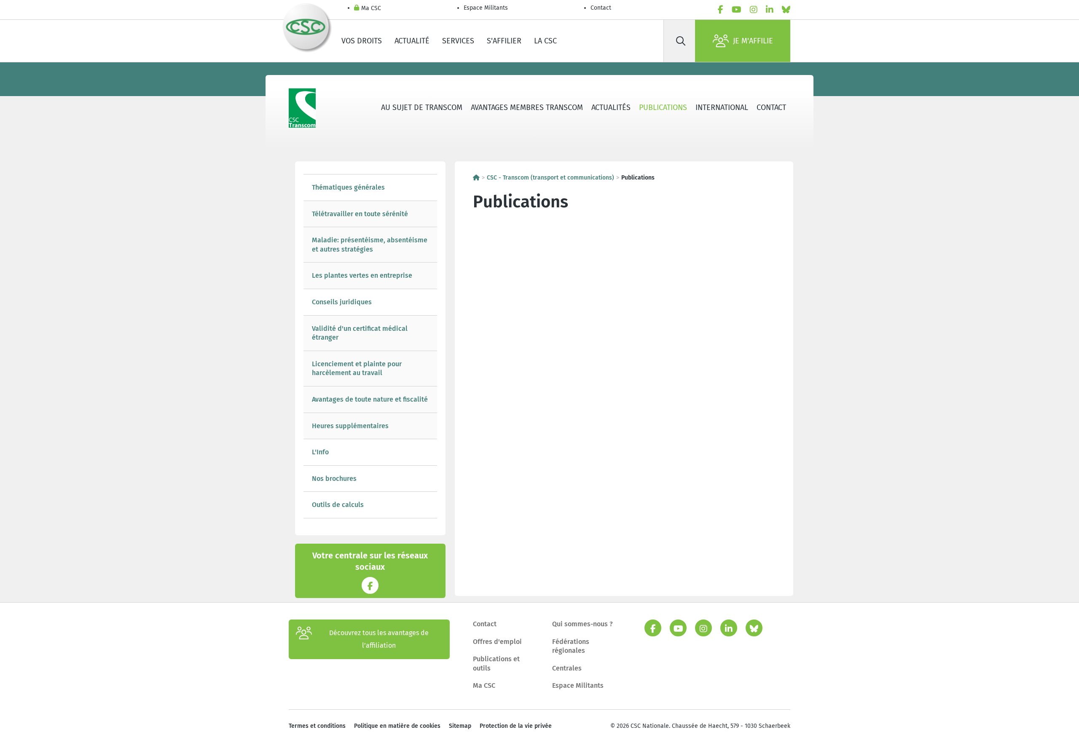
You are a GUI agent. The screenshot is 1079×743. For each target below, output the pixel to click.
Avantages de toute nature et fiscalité (370, 399)
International (721, 107)
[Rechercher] (681, 41)
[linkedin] (770, 9)
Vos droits (361, 41)
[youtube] (736, 9)
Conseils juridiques (342, 302)
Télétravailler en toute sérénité (360, 214)
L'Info (320, 452)
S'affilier (504, 41)
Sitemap (460, 726)
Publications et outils (496, 663)
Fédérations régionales (570, 646)
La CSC (545, 41)
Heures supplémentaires (350, 426)
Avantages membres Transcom (527, 107)
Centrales (567, 668)
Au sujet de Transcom (421, 107)
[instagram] (754, 9)
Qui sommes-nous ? (582, 624)
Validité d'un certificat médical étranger (360, 333)
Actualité (412, 41)
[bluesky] (786, 9)
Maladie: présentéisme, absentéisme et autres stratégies (369, 244)
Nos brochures (334, 479)
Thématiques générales (348, 187)
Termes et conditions (317, 726)
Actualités (611, 107)
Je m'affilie (753, 41)
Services (458, 41)
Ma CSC (371, 8)
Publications (663, 107)
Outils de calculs (338, 505)
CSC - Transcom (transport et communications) (550, 177)
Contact (600, 7)
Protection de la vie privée (516, 726)
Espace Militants (486, 7)
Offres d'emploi (497, 642)
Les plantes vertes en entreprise (362, 275)
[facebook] (720, 9)
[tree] (370, 346)
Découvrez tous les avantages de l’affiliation (379, 639)
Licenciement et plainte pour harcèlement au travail (357, 368)
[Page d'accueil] (476, 177)
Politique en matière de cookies (397, 726)
